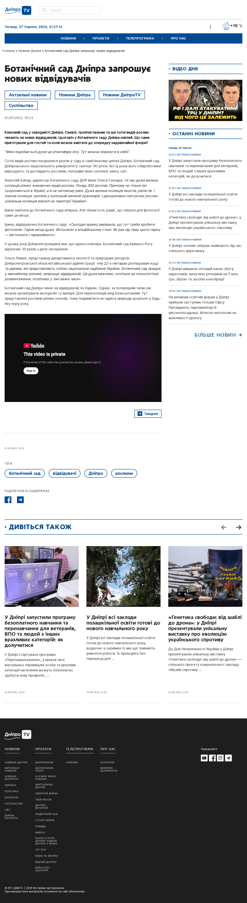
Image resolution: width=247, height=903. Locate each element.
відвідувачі (64, 473)
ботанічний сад (25, 473)
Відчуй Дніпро (46, 862)
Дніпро (96, 473)
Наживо (72, 762)
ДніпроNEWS (44, 762)
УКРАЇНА (10, 785)
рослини (124, 473)
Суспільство (21, 105)
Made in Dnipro (46, 856)
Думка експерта (11, 817)
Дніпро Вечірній (41, 806)
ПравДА (40, 826)
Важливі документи (108, 769)
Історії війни (45, 820)
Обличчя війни (46, 793)
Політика (12, 791)
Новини (68, 38)
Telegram (151, 414)
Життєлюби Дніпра (44, 786)
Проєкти (101, 38)
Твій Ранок (43, 799)
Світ (7, 810)
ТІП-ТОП (40, 849)
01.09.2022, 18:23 (19, 118)
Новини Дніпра (29, 51)
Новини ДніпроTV (122, 94)
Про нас (178, 38)
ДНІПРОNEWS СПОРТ (44, 769)
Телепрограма (140, 38)
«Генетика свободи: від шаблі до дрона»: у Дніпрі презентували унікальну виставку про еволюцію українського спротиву (205, 628)
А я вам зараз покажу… (45, 777)
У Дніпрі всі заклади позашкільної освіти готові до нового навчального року (123, 623)
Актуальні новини (28, 94)
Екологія (11, 797)
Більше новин (215, 335)
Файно (40, 832)
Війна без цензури (42, 869)
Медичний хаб (46, 814)
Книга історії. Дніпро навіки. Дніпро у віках (46, 841)
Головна (8, 51)
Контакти (107, 762)
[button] (238, 527)
